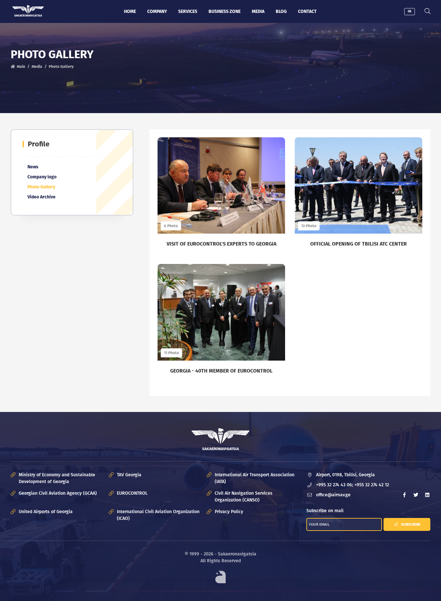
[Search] (427, 11)
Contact (307, 11)
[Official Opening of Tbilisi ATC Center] (358, 185)
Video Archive (41, 197)
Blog (281, 11)
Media (258, 11)
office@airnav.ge (333, 495)
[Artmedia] (220, 577)
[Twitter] (416, 495)
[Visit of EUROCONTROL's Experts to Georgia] (221, 185)
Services (187, 11)
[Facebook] (404, 495)
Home (130, 11)
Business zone (225, 11)
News (32, 167)
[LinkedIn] (427, 495)
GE (409, 11)
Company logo (41, 177)
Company (157, 11)
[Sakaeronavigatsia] (28, 9)
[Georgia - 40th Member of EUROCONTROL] (221, 312)
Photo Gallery (41, 187)
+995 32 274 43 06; (334, 485)
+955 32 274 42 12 (371, 485)
